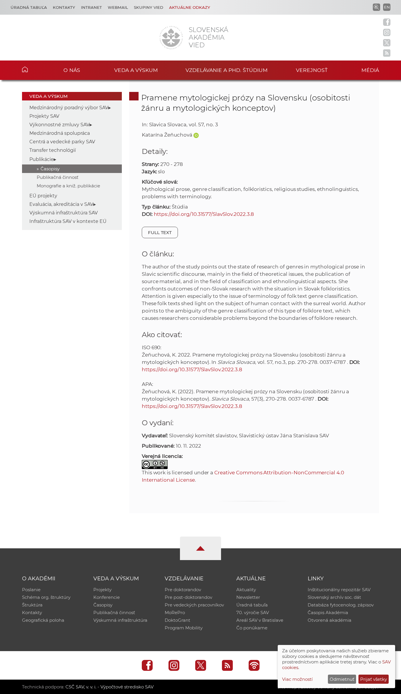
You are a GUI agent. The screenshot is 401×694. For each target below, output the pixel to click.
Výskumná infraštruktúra (120, 620)
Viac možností (297, 679)
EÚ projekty (43, 196)
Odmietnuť (342, 679)
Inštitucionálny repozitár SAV (339, 589)
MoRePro (175, 612)
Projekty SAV (44, 116)
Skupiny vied (148, 7)
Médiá (370, 70)
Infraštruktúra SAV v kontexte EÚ (68, 221)
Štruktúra (32, 605)
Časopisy (50, 169)
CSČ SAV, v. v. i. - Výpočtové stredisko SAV (109, 687)
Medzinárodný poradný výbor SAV (68, 107)
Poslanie (31, 589)
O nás (71, 70)
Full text (160, 232)
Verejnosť (312, 70)
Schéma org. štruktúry (46, 597)
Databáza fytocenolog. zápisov (341, 605)
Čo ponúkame (251, 628)
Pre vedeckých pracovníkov (194, 605)
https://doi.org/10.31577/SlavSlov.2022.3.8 (204, 214)
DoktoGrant (177, 620)
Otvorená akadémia (329, 620)
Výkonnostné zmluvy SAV (59, 124)
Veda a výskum (136, 70)
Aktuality (246, 589)
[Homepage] (171, 37)
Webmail (118, 7)
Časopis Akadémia (328, 612)
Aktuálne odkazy (189, 7)
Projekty (102, 589)
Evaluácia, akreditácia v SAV (61, 204)
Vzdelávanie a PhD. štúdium (227, 70)
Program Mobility (184, 628)
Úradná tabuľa (29, 7)
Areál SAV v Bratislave (259, 620)
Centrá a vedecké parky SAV (62, 141)
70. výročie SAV (252, 612)
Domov (34, 69)
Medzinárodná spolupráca (59, 133)
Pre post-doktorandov (188, 597)
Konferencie (106, 597)
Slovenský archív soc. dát (334, 597)
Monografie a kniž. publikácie (68, 186)
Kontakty (64, 7)
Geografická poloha (43, 620)
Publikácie (41, 159)
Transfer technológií (52, 150)
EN (387, 7)
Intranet (91, 7)
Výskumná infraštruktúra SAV (63, 213)
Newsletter (248, 597)
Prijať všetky (373, 679)
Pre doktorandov (183, 589)
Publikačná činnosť (57, 177)
